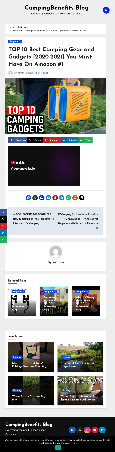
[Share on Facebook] (3, 212)
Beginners (15, 41)
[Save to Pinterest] (3, 226)
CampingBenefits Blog (57, 8)
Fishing (17, 357)
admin (21, 73)
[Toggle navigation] (7, 10)
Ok (58, 447)
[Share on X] (3, 219)
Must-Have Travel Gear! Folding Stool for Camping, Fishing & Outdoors (29, 366)
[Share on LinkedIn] (3, 232)
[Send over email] (3, 239)
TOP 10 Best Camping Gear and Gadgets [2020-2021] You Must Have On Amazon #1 (51, 57)
